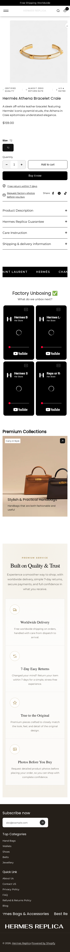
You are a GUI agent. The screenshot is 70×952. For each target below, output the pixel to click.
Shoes (6, 851)
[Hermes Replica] (35, 11)
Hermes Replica (21, 943)
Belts (6, 857)
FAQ (5, 894)
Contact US (9, 883)
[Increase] (21, 164)
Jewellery (8, 862)
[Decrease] (7, 164)
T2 (8, 147)
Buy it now (35, 175)
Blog (5, 905)
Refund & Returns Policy (17, 900)
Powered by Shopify (43, 943)
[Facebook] (53, 193)
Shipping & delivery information (27, 244)
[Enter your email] (42, 822)
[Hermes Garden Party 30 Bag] (62, 440)
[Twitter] (59, 193)
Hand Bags (9, 840)
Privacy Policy (11, 889)
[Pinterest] (65, 193)
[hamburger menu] (6, 11)
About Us (8, 878)
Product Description (18, 210)
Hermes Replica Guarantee (23, 222)
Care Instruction (15, 233)
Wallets (7, 846)
